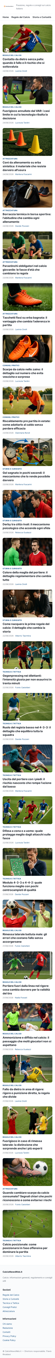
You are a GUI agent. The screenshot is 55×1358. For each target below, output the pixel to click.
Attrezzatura (10, 159)
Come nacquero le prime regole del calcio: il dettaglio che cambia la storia (26, 627)
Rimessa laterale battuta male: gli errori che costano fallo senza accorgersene (25, 938)
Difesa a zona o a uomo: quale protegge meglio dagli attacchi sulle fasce (27, 834)
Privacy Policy (9, 1336)
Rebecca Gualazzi (23, 532)
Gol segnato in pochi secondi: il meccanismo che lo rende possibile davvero (26, 476)
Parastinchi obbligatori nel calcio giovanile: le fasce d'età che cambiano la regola (25, 269)
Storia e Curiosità (42, 17)
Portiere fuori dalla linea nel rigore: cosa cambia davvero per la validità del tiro (26, 989)
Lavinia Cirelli (21, 71)
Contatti (6, 1332)
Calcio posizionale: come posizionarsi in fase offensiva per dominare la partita (25, 1248)
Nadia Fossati (21, 997)
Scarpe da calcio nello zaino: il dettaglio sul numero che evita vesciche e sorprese (23, 373)
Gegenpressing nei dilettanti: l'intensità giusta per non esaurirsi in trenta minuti (27, 679)
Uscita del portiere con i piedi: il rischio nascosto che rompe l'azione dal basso (27, 782)
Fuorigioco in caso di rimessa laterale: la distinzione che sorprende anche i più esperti (22, 1144)
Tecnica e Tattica (12, 672)
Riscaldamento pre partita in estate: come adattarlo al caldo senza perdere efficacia (27, 424)
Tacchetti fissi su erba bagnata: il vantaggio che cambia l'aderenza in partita (26, 321)
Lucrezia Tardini (22, 122)
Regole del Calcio (20, 17)
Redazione (8, 1328)
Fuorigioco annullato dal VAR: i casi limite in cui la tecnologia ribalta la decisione (26, 114)
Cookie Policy (9, 1340)
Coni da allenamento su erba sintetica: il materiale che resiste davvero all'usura (24, 166)
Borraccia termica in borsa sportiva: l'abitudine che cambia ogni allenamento (27, 218)
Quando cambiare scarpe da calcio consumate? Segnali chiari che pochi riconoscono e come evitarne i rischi (27, 1196)
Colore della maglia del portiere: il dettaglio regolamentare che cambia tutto (27, 576)
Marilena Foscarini (23, 174)
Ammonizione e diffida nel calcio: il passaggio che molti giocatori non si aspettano (27, 1041)
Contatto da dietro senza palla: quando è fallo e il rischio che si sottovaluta (23, 63)
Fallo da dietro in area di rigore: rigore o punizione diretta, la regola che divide (26, 1093)
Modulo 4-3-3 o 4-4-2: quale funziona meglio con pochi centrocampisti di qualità (22, 886)
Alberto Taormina (23, 636)
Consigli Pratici (11, 365)
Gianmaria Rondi (22, 433)
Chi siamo (7, 1324)
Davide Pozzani (22, 226)
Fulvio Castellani (22, 687)
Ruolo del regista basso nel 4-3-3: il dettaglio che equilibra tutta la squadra (27, 731)
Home (6, 17)
